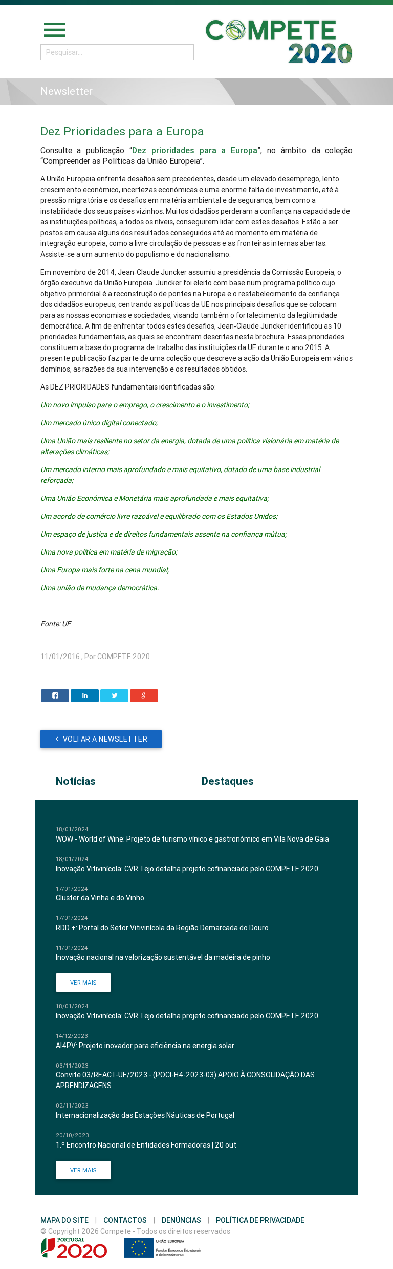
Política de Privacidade (260, 1220)
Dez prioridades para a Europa (194, 150)
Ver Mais (83, 982)
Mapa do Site (64, 1220)
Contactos (125, 1220)
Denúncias (181, 1220)
